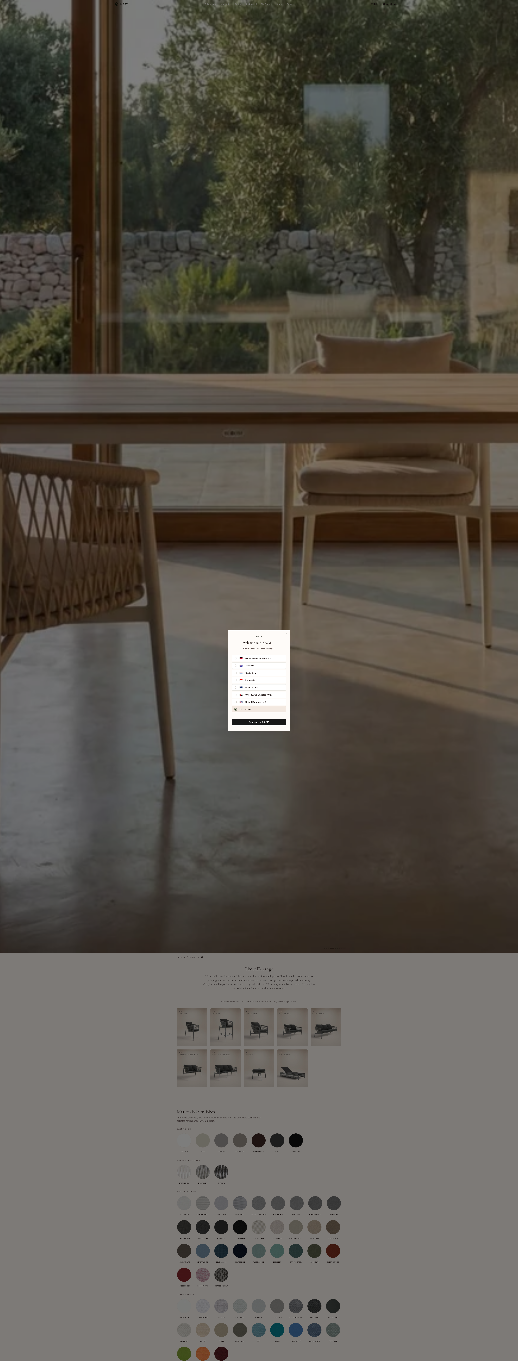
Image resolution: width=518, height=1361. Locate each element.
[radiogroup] (259, 683)
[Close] (287, 634)
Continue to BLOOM (259, 722)
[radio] (236, 658)
